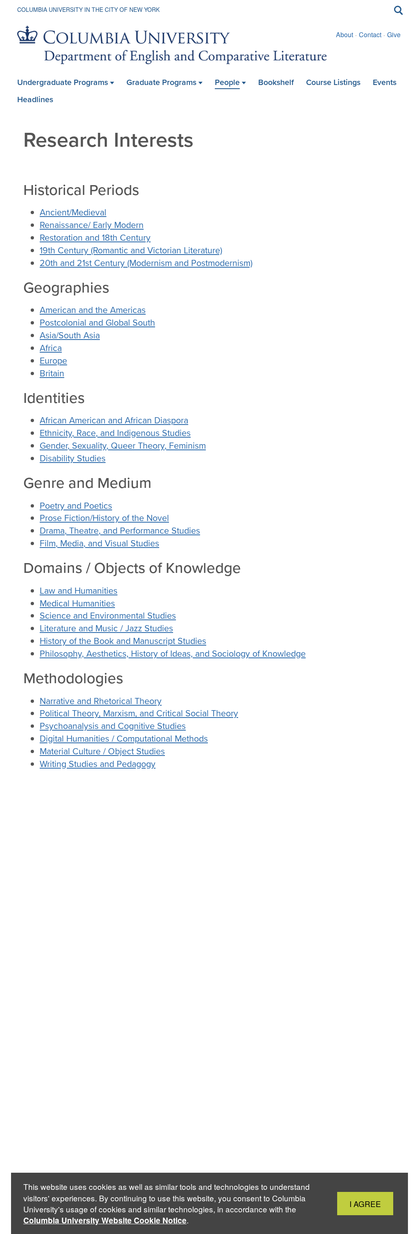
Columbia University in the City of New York (88, 9)
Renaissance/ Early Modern (92, 225)
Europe (53, 360)
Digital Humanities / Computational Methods (124, 738)
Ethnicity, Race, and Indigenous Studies (115, 433)
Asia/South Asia (70, 335)
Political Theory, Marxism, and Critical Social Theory (139, 713)
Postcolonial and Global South (97, 322)
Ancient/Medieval (73, 212)
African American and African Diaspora (114, 420)
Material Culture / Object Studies (102, 751)
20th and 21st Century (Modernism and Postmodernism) (146, 263)
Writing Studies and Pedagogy (97, 764)
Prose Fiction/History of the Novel (104, 518)
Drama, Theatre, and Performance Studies (120, 530)
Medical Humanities (77, 603)
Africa (51, 348)
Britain (52, 373)
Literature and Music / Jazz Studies (106, 628)
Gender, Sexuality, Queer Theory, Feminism (123, 445)
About (344, 34)
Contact (370, 34)
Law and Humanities (78, 590)
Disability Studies (73, 458)
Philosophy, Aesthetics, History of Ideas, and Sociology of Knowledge (173, 653)
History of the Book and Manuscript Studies (123, 641)
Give (394, 34)
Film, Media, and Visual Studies (99, 543)
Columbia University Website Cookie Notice (105, 1220)
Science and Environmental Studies (108, 615)
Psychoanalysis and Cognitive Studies (113, 726)
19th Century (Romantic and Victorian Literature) (131, 250)
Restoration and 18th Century (95, 237)
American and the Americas (93, 310)
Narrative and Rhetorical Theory (101, 701)
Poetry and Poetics (76, 505)
